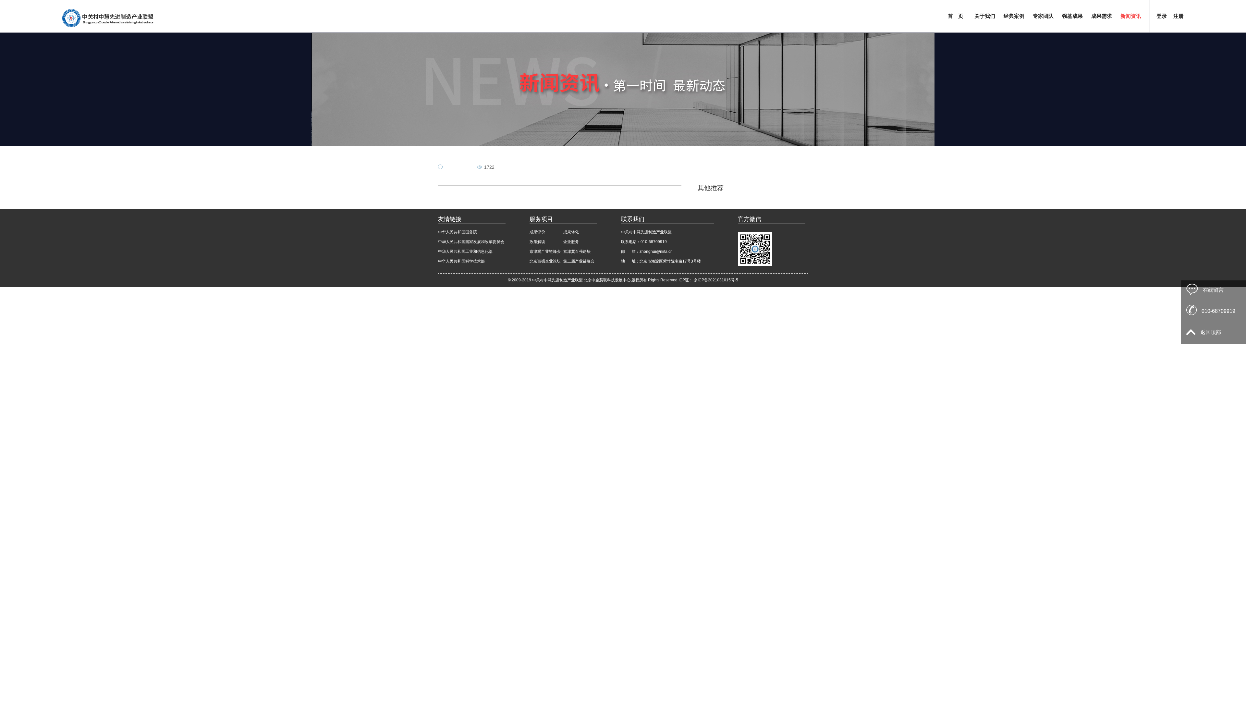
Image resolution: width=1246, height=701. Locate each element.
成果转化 (571, 232)
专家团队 (1043, 16)
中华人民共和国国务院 (457, 232)
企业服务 (571, 242)
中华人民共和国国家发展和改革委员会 (471, 242)
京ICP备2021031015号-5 (716, 280)
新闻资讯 (1130, 16)
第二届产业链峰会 (578, 261)
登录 (1161, 16)
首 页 (955, 16)
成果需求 (1101, 16)
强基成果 (1072, 16)
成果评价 (537, 232)
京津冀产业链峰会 (545, 251)
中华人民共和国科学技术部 (461, 261)
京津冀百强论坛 (577, 251)
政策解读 (537, 242)
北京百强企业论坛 (545, 261)
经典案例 (1014, 16)
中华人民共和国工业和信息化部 (465, 251)
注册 (1178, 16)
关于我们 (984, 16)
